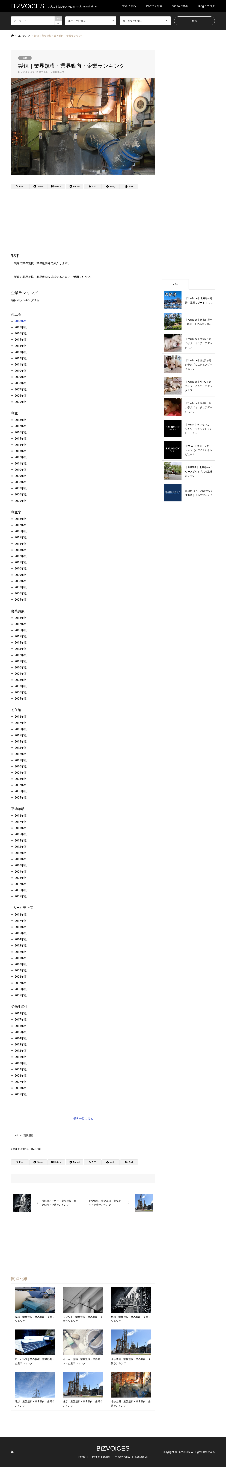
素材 (25, 57)
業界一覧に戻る (83, 1119)
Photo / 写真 (154, 6)
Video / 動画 (180, 6)
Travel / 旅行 (128, 6)
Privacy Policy (122, 1456)
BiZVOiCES (113, 1448)
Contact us (141, 1456)
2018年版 (21, 321)
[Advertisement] (54, 220)
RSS (12, 1452)
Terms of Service (100, 1456)
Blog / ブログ (206, 6)
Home (81, 1456)
